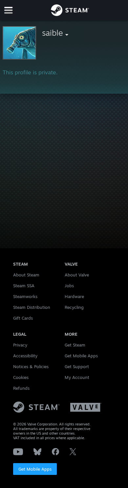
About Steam (26, 274)
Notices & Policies (31, 366)
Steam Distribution (31, 307)
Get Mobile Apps (35, 469)
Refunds (21, 388)
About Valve (77, 274)
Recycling (74, 307)
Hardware (74, 296)
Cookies (21, 377)
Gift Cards (23, 318)
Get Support (77, 366)
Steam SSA (23, 285)
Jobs (69, 285)
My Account (77, 377)
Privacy (20, 344)
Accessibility (25, 355)
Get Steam (75, 344)
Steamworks (25, 296)
